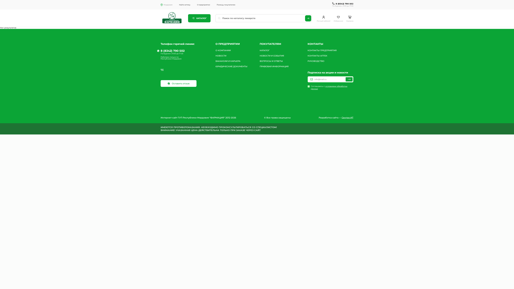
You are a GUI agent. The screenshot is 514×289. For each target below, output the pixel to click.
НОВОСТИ (221, 55)
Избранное (338, 21)
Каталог (201, 18)
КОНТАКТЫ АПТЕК (317, 55)
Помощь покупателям (226, 5)
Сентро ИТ (347, 117)
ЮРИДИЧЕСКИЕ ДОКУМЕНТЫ (231, 66)
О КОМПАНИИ (223, 50)
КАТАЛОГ (265, 50)
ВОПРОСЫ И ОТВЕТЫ (271, 61)
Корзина (349, 21)
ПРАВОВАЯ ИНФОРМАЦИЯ (274, 66)
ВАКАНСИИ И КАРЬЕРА (228, 61)
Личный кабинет (323, 21)
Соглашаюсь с (329, 87)
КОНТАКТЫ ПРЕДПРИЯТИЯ (322, 50)
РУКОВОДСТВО (316, 61)
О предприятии (203, 5)
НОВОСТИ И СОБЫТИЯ (272, 55)
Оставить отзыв (180, 83)
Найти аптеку (184, 5)
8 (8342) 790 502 (344, 4)
